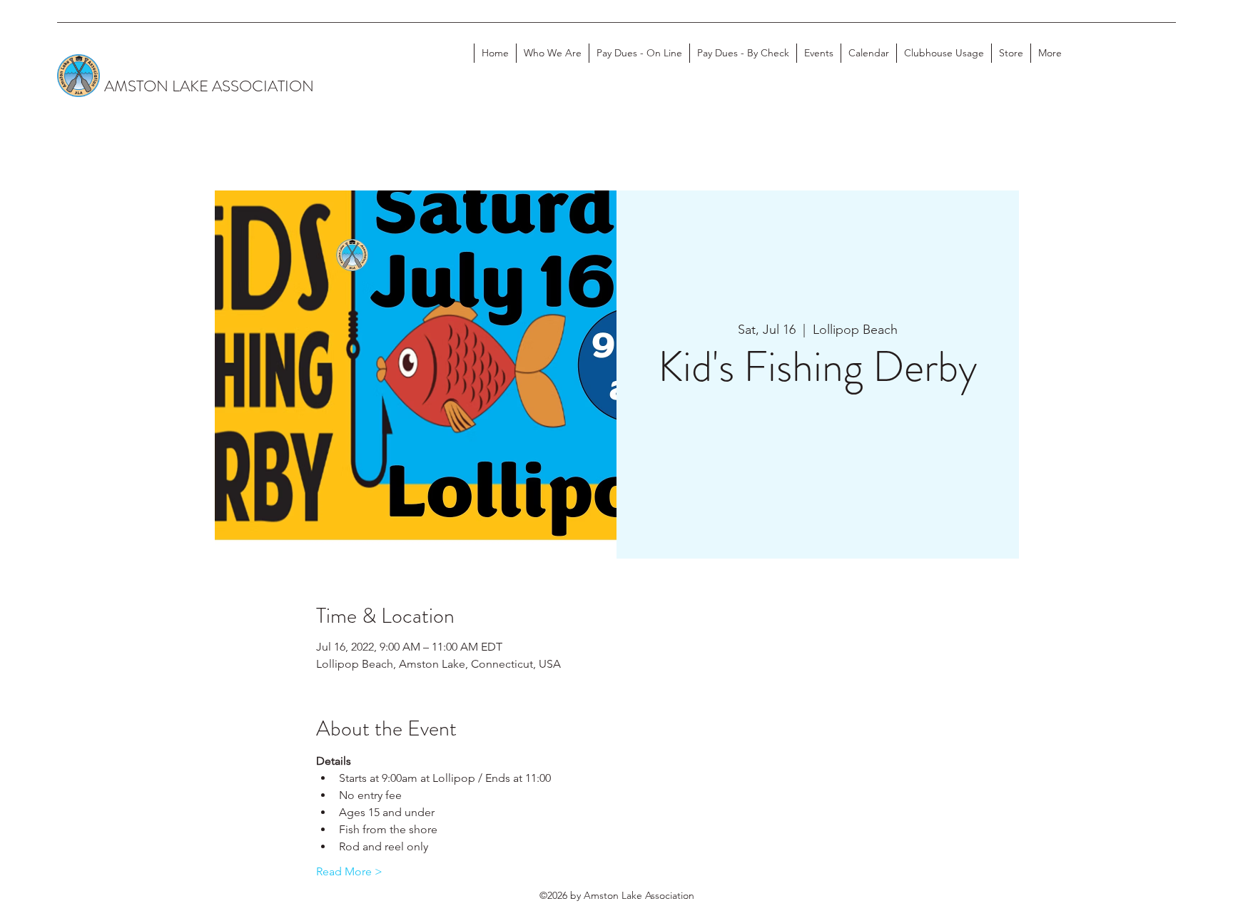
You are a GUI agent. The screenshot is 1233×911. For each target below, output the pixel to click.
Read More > (349, 871)
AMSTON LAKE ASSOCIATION (209, 86)
